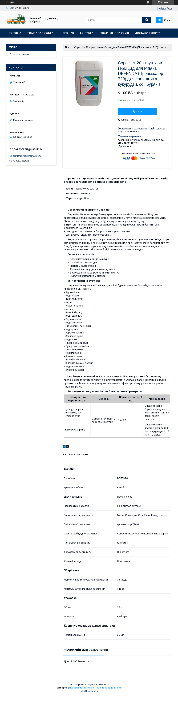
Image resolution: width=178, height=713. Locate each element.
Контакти (86, 33)
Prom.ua (105, 684)
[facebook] (64, 447)
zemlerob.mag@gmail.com (27, 156)
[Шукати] (146, 20)
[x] (67, 447)
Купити (137, 111)
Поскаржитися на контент (81, 688)
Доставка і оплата (147, 33)
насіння (80, 305)
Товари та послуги (40, 33)
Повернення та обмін (114, 33)
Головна (15, 33)
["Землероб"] (16, 24)
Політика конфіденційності (109, 688)
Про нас (68, 33)
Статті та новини (19, 54)
